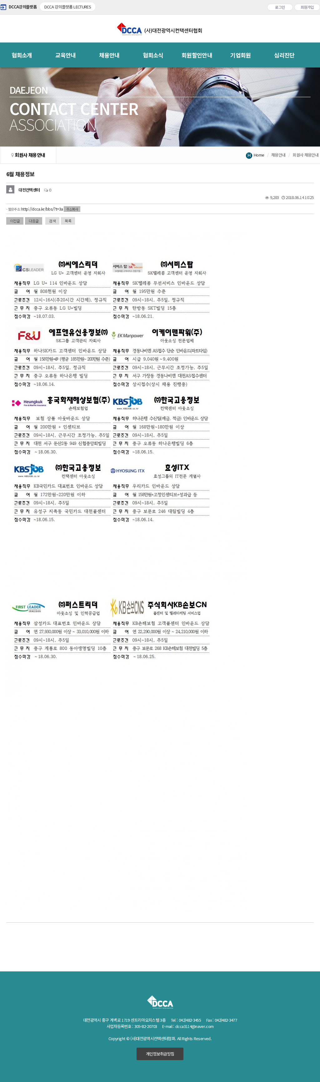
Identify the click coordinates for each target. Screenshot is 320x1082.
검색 (52, 220)
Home (259, 155)
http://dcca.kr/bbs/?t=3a (42, 209)
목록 (68, 220)
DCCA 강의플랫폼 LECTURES (67, 7)
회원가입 (307, 7)
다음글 (33, 220)
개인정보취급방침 (160, 1054)
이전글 (15, 220)
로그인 (280, 7)
